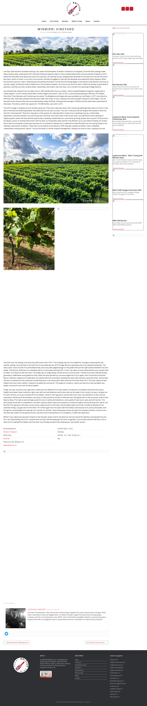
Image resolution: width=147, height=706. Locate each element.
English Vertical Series (116, 662)
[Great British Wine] (74, 9)
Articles (112, 660)
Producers (12, 603)
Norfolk (6, 438)
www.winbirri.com (10, 445)
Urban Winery (114, 691)
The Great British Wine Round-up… (96, 642)
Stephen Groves (67, 32)
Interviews (113, 678)
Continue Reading (118, 62)
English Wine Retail (115, 667)
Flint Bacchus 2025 (120, 84)
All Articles (54, 21)
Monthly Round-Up (80, 665)
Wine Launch (114, 697)
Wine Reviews (79, 670)
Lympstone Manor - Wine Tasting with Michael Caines (127, 156)
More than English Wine (117, 683)
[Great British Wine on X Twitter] (123, 9)
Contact (97, 21)
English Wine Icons (115, 665)
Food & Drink (114, 673)
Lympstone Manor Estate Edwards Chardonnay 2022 (126, 118)
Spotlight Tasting (115, 689)
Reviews (65, 21)
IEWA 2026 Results (120, 220)
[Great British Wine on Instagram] (131, 9)
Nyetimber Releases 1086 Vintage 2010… (17, 642)
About (88, 21)
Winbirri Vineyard (10, 432)
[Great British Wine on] (137, 9)
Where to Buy (77, 21)
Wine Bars (113, 694)
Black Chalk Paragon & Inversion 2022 (127, 190)
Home (44, 21)
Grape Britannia (115, 675)
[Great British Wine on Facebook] (127, 9)
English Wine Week (116, 670)
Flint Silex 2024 (118, 54)
